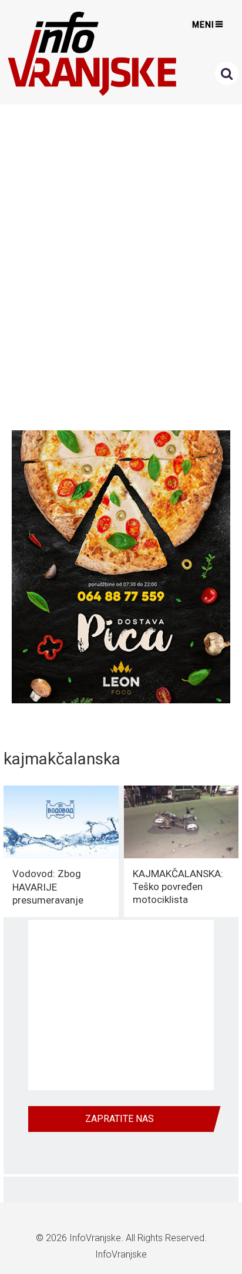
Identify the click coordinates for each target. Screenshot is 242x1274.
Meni (203, 24)
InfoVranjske (95, 1237)
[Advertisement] (121, 264)
